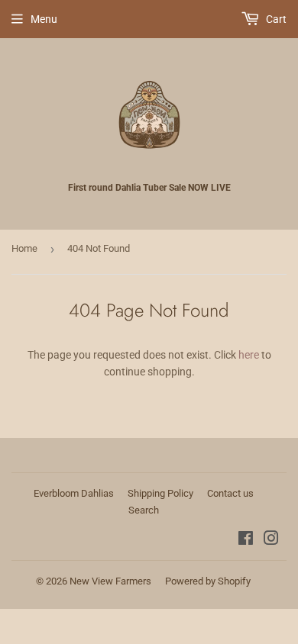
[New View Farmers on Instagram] (271, 540)
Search (143, 510)
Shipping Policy (160, 493)
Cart (275, 19)
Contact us (230, 493)
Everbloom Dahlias (74, 493)
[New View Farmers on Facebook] (246, 540)
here (248, 355)
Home (24, 248)
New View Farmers (110, 581)
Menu (44, 19)
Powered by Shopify (208, 581)
